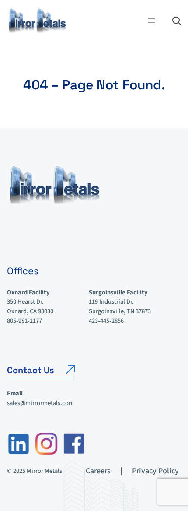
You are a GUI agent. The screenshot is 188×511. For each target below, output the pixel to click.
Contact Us (30, 370)
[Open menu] (151, 20)
